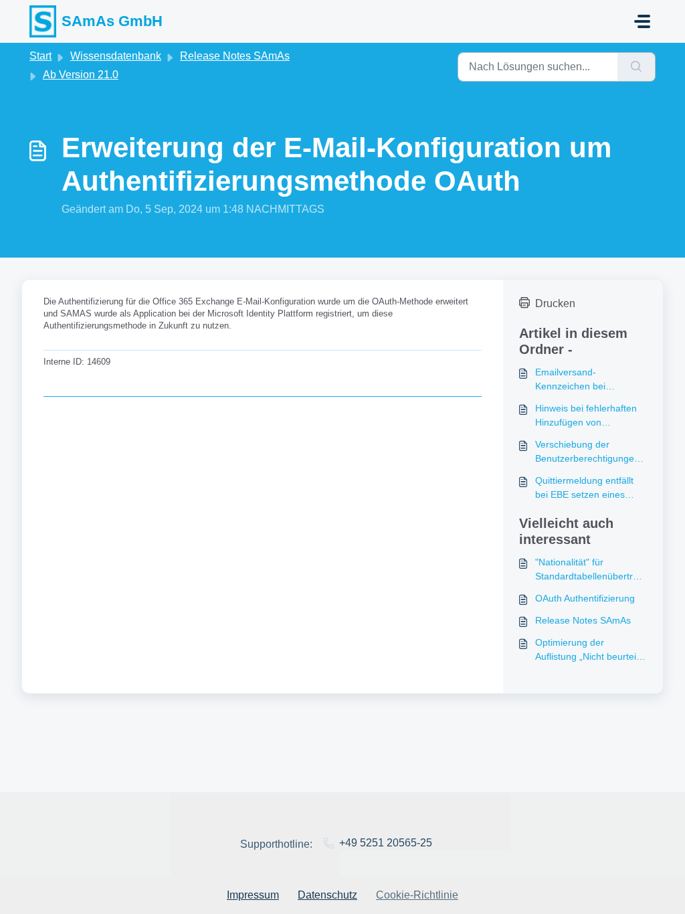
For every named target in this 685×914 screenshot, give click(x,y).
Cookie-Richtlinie (417, 895)
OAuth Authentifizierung (585, 598)
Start (40, 56)
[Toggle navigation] (642, 21)
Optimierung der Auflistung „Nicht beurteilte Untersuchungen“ (590, 650)
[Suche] (636, 67)
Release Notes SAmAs (235, 56)
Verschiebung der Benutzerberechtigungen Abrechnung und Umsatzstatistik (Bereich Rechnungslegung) (587, 452)
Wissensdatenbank (115, 56)
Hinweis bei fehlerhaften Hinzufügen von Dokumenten (586, 416)
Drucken (555, 303)
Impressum (253, 895)
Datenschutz (327, 895)
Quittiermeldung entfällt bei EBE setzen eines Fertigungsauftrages (584, 488)
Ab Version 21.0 (80, 74)
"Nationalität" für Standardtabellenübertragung (589, 570)
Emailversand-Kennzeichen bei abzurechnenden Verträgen (571, 380)
